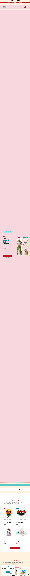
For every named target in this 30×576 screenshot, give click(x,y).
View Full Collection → (15, 547)
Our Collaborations (6, 257)
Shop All (24, 6)
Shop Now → (21, 2)
